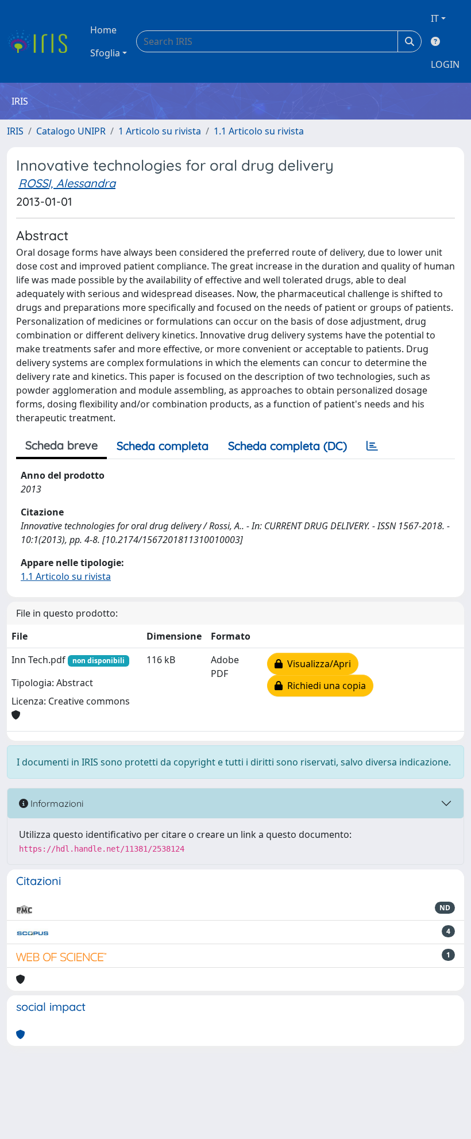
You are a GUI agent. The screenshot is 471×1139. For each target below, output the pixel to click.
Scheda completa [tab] (163, 445)
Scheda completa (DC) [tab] (287, 445)
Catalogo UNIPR (71, 131)
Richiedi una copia (324, 685)
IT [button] (435, 18)
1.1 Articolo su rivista (259, 131)
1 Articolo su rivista (159, 131)
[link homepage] (41, 41)
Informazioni (55, 803)
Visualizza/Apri (317, 663)
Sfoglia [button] (105, 53)
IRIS (15, 131)
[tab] (372, 446)
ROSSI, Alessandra (66, 183)
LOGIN (445, 64)
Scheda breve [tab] (61, 445)
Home (103, 30)
